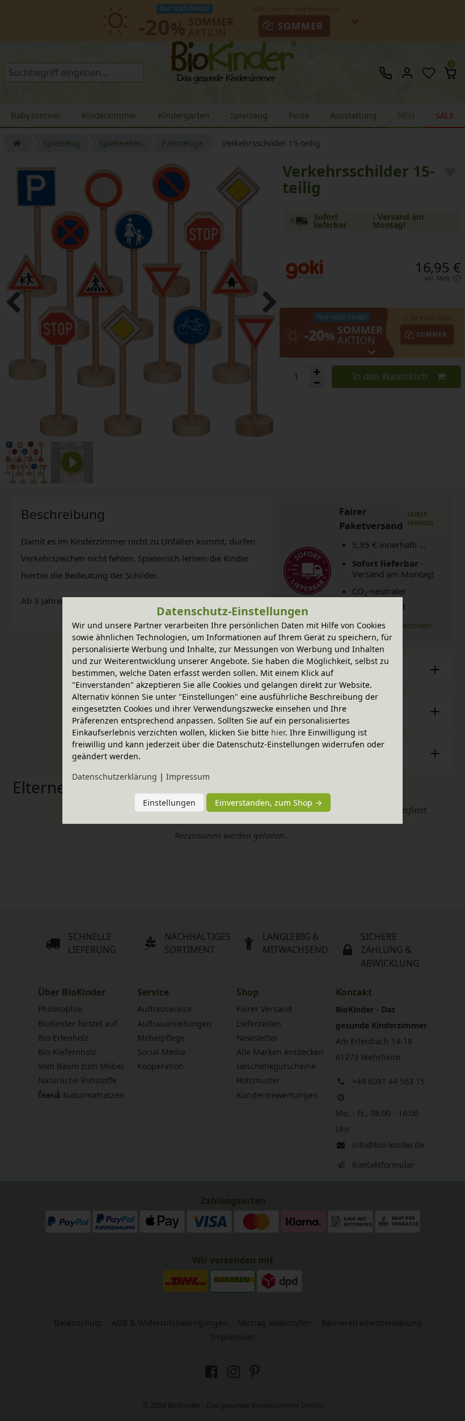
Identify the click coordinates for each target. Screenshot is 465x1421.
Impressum (188, 776)
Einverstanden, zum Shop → (268, 802)
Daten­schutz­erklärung (114, 776)
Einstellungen (169, 802)
